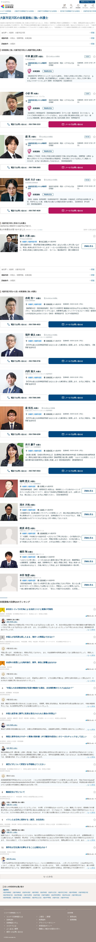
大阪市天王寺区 (63, 892)
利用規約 (42, 920)
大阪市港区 (43, 892)
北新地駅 (43, 557)
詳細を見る (88, 246)
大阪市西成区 (7, 897)
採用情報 (73, 920)
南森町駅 (49, 451)
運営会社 (73, 917)
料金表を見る (48, 71)
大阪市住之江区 (37, 897)
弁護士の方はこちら (87, 2)
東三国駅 (44, 241)
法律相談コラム (12, 923)
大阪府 (24, 242)
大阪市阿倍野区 (56, 895)
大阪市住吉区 (66, 895)
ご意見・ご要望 (44, 917)
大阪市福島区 (17, 892)
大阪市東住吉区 (76, 895)
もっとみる (48, 877)
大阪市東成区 (18, 895)
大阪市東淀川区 (8, 895)
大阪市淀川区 (32, 63)
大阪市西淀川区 (83, 892)
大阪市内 (6, 890)
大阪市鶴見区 (26, 897)
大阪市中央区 (65, 897)
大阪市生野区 (28, 895)
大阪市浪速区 (73, 892)
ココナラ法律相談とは (14, 917)
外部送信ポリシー (45, 926)
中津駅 (42, 486)
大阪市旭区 (36, 895)
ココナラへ (6, 2)
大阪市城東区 (45, 895)
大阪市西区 (35, 892)
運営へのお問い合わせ (14, 932)
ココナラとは (11, 926)
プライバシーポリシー (47, 923)
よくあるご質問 (12, 929)
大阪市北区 (38, 304)
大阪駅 (42, 510)
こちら (40, 229)
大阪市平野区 (47, 897)
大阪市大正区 (52, 892)
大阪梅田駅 (44, 533)
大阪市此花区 (26, 892)
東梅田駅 (49, 304)
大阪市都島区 (7, 892)
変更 (92, 33)
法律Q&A (9, 920)
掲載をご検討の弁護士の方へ (49, 929)
